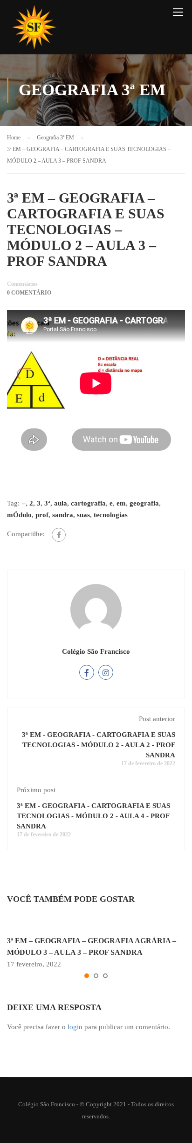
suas (83, 515)
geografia (144, 503)
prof (41, 515)
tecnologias (111, 515)
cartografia (88, 503)
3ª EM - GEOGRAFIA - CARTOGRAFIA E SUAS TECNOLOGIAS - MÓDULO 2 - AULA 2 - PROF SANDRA (98, 745)
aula (60, 503)
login (75, 1027)
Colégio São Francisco (96, 651)
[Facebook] (59, 535)
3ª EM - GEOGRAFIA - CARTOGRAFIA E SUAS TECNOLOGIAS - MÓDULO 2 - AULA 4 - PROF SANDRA (93, 816)
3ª (47, 503)
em (121, 503)
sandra (62, 515)
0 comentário (29, 292)
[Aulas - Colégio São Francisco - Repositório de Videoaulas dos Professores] (34, 29)
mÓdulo (19, 515)
